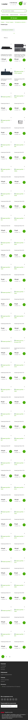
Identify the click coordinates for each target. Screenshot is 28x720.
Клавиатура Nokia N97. (5, 445)
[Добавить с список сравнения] (11, 44)
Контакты (3, 669)
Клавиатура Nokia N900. (19, 274)
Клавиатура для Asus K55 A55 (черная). (6, 80)
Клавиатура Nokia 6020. (19, 250)
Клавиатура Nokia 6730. (6, 641)
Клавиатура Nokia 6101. (19, 568)
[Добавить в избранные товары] (11, 47)
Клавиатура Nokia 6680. (19, 127)
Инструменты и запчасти (20, 22)
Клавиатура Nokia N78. (19, 152)
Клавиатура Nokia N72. (19, 641)
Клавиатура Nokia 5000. (19, 592)
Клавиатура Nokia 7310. (19, 103)
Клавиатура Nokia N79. (19, 421)
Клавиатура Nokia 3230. (6, 274)
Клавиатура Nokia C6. (5, 348)
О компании (3, 666)
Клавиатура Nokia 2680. (19, 323)
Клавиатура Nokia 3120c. (19, 470)
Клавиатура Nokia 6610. (6, 470)
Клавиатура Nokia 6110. (6, 543)
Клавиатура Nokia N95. (5, 152)
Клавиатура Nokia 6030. (6, 201)
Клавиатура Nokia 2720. (19, 225)
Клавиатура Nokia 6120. (19, 372)
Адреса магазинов (14, 14)
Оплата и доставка (24, 14)
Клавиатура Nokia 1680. (6, 397)
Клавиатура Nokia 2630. (19, 299)
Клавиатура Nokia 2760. (6, 372)
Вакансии (3, 667)
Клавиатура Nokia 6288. (6, 176)
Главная (2, 22)
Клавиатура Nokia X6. (5, 299)
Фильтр (6, 37)
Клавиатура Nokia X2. (5, 568)
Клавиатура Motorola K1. (6, 519)
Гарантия (3, 681)
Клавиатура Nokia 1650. (19, 445)
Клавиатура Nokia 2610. (6, 127)
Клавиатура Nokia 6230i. (19, 201)
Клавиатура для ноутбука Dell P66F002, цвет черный (6, 55)
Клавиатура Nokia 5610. (19, 494)
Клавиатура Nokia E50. (5, 250)
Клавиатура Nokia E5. (5, 617)
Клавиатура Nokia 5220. (19, 519)
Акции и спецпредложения (6, 674)
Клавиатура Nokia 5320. (6, 494)
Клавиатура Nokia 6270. (19, 543)
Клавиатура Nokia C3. (5, 103)
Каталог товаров (9, 22)
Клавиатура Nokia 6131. (6, 592)
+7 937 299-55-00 (13, 2)
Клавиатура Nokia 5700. (6, 323)
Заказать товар (5, 14)
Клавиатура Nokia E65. (5, 225)
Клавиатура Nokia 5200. (19, 617)
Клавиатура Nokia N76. (5, 421)
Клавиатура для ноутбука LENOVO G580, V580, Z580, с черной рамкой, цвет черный (19, 55)
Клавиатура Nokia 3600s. (19, 176)
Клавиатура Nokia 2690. (19, 397)
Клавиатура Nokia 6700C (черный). (19, 80)
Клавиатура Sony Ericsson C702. (19, 349)
